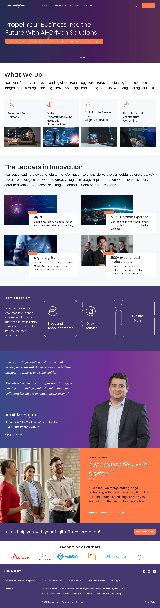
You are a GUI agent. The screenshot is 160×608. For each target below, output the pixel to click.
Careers (74, 5)
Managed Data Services (18, 115)
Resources (88, 5)
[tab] (80, 57)
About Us (47, 5)
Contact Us (149, 5)
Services (59, 5)
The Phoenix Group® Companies (20, 580)
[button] (136, 5)
